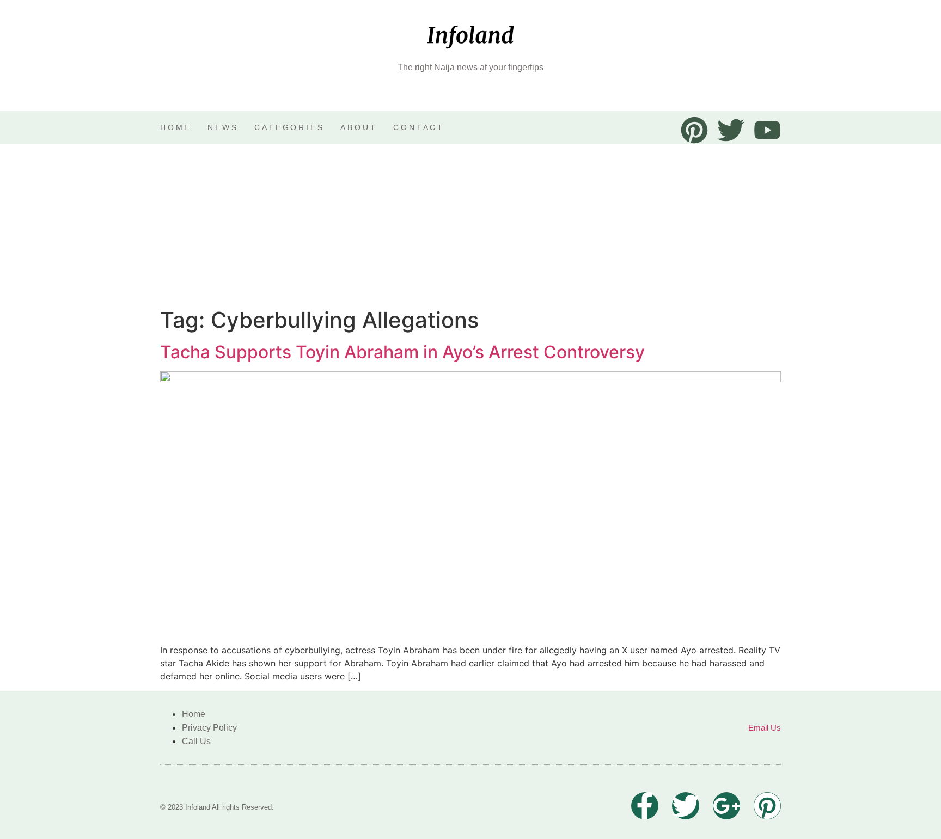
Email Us (764, 727)
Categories (289, 127)
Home (175, 127)
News (222, 127)
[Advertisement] (470, 225)
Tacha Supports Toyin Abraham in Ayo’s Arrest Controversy (402, 352)
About (358, 127)
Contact (418, 127)
